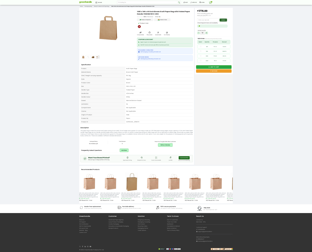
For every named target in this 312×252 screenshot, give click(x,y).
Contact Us (199, 220)
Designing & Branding (144, 220)
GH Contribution (83, 224)
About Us (81, 220)
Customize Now (184, 158)
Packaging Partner (143, 228)
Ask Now (124, 150)
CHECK (223, 20)
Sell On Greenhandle (85, 226)
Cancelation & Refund (173, 226)
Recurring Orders (142, 226)
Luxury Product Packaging (116, 222)
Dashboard (170, 224)
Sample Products (113, 228)
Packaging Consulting (144, 222)
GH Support (82, 222)
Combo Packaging (114, 224)
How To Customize (172, 220)
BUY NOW (214, 71)
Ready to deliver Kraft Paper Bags (101, 6)
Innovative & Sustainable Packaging (119, 226)
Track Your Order (172, 222)
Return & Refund (171, 228)
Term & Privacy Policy (173, 230)
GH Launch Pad (83, 228)
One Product (141, 224)
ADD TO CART (214, 67)
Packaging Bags (88, 6)
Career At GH (83, 232)
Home (81, 6)
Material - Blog (83, 230)
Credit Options (142, 230)
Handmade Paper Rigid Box (116, 220)
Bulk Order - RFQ (201, 222)
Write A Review (165, 145)
